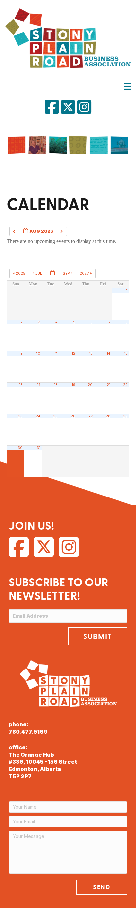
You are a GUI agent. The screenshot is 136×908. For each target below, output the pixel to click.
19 (73, 385)
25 (55, 416)
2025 (20, 273)
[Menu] (127, 86)
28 (108, 416)
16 (21, 385)
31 (38, 448)
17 (38, 385)
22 (125, 385)
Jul (38, 273)
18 (56, 385)
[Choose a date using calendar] (52, 273)
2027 (85, 273)
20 (90, 385)
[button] (97, 636)
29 (125, 416)
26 (73, 416)
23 (20, 416)
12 (73, 353)
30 (20, 448)
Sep (67, 273)
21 (108, 385)
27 (90, 416)
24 (38, 416)
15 (126, 353)
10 (38, 353)
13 (91, 353)
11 (56, 353)
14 (108, 353)
